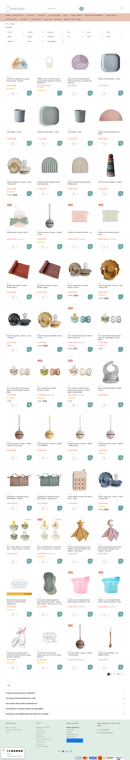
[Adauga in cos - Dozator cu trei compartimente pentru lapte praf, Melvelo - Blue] (120, 614)
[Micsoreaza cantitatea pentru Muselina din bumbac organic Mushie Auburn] (9, 297)
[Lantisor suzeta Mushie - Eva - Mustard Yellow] (110, 636)
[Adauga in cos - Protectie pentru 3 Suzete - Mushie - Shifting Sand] (90, 457)
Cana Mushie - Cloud (14, 132)
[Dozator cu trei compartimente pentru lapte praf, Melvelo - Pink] (80, 583)
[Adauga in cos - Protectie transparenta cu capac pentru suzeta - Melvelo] (29, 93)
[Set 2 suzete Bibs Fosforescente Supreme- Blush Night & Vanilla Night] (19, 371)
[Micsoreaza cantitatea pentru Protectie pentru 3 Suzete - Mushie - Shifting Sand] (70, 458)
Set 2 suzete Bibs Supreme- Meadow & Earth (47, 389)
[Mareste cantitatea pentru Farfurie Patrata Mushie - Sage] (47, 144)
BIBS (69, 334)
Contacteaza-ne (76, 740)
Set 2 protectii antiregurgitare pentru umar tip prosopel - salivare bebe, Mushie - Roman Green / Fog (49, 602)
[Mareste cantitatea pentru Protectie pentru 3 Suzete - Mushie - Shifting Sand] (78, 458)
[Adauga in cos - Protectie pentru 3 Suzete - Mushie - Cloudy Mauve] (90, 667)
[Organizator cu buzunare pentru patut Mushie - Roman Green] (49, 480)
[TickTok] (67, 751)
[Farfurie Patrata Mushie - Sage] (49, 115)
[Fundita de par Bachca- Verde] (19, 216)
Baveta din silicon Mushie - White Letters (109, 389)
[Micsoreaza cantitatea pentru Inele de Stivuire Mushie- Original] (100, 194)
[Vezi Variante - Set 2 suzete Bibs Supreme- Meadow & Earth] (59, 404)
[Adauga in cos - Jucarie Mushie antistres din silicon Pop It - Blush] (90, 508)
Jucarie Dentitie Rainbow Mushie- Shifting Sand (79, 183)
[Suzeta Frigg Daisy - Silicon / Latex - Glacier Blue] (110, 480)
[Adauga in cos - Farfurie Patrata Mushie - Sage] (59, 143)
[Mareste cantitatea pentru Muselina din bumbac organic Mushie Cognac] (47, 297)
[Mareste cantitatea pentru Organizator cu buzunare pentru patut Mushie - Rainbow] (17, 509)
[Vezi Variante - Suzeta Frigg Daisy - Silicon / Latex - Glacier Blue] (120, 508)
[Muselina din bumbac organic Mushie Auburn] (19, 269)
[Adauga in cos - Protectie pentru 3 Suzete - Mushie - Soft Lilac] (120, 457)
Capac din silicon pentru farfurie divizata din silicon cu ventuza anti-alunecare (80, 81)
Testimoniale (39, 744)
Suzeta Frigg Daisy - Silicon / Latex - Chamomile (19, 183)
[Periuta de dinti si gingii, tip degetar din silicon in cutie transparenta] (19, 583)
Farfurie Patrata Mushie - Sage (47, 132)
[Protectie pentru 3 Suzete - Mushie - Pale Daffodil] (49, 427)
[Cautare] (81, 9)
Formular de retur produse (43, 739)
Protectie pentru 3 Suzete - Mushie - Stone (49, 233)
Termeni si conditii (11, 727)
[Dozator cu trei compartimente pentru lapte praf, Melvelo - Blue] (110, 583)
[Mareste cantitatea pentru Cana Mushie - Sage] (78, 144)
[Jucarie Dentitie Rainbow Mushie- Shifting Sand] (80, 165)
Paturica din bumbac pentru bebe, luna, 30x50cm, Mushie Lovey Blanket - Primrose (109, 549)
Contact (8, 732)
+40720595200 (104, 730)
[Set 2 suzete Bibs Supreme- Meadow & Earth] (49, 371)
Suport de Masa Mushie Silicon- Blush (109, 133)
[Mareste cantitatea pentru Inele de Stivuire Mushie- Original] (108, 194)
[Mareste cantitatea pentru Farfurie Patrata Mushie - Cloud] (108, 94)
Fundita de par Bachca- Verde (17, 232)
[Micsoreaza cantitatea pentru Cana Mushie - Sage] (70, 144)
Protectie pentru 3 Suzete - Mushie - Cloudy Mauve (80, 654)
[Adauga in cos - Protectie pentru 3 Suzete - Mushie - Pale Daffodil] (59, 457)
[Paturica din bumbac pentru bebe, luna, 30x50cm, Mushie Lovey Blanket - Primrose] (110, 530)
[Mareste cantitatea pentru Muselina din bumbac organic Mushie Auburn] (17, 297)
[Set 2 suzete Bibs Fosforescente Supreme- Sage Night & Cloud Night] (110, 319)
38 (118, 674)
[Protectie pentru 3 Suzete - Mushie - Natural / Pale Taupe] (19, 427)
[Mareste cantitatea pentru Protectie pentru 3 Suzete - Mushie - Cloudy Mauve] (78, 668)
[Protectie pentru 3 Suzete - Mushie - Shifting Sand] (80, 427)
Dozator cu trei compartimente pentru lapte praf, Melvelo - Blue (109, 601)
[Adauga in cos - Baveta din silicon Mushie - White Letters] (120, 404)
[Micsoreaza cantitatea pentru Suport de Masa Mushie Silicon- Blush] (100, 144)
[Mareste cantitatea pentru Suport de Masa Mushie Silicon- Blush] (108, 144)
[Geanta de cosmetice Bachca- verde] (110, 216)
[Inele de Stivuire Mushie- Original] (110, 165)
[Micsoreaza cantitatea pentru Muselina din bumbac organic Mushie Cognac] (39, 297)
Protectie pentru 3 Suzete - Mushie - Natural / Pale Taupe (19, 445)
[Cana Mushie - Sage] (80, 115)
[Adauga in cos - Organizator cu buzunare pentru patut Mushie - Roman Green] (59, 508)
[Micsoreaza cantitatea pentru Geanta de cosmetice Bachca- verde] (100, 247)
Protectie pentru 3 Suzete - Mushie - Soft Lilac (110, 445)
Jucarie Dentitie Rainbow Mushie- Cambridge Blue (49, 183)
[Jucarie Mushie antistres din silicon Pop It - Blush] (80, 480)
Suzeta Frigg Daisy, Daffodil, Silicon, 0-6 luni (49, 337)
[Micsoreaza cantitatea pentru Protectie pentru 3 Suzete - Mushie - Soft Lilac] (100, 458)
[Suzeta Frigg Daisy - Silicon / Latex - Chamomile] (19, 165)
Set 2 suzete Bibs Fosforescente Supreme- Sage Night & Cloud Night (109, 338)
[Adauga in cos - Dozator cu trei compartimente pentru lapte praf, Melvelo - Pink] (90, 614)
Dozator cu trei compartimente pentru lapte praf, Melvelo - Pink (79, 601)
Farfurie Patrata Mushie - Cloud (109, 79)
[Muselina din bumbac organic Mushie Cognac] (49, 269)
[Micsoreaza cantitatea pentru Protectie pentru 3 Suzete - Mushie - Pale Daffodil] (39, 458)
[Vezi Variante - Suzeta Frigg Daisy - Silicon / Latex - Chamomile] (29, 193)
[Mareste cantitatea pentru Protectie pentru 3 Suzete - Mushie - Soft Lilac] (108, 458)
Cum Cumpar (39, 730)
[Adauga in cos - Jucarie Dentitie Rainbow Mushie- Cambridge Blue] (59, 193)
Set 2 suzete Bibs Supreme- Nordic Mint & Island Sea (80, 337)
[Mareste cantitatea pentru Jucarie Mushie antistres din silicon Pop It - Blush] (78, 509)
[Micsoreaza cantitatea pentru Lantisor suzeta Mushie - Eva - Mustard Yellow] (100, 668)
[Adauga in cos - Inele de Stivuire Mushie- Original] (120, 193)
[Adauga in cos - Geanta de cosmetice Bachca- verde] (120, 246)
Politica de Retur (40, 737)
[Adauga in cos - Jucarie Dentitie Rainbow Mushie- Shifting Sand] (90, 193)
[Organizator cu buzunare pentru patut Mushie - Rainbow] (19, 480)
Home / (8, 24)
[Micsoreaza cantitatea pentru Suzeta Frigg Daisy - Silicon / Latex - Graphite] (9, 350)
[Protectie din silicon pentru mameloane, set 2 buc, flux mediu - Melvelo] (49, 636)
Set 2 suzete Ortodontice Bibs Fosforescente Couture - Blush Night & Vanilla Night (78, 390)
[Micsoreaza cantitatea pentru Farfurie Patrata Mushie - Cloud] (100, 94)
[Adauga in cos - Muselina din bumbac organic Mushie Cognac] (59, 296)
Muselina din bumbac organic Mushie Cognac (47, 286)
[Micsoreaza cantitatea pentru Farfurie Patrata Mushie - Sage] (39, 144)
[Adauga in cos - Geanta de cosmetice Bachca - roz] (90, 246)
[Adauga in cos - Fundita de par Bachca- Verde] (29, 246)
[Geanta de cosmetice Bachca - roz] (80, 216)
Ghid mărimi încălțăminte (43, 727)
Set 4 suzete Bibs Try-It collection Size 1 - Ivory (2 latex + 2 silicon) (49, 548)
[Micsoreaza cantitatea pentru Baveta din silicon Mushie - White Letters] (100, 405)
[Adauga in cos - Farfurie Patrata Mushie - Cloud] (120, 93)
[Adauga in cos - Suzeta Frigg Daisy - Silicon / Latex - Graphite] (29, 349)
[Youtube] (63, 751)
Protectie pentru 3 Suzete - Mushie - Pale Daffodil (49, 445)
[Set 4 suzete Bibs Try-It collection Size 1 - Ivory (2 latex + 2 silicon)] (49, 530)
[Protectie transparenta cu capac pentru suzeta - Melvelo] (19, 62)
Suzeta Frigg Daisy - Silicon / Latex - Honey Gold (110, 286)
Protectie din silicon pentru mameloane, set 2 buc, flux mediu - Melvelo (49, 655)
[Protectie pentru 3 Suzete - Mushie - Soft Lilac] (110, 427)
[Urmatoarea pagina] (121, 674)
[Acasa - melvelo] (18, 8)
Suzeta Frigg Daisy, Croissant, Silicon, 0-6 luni (78, 286)
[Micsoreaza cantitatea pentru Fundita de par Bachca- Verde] (9, 247)
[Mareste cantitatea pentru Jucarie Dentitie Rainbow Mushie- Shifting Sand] (78, 194)
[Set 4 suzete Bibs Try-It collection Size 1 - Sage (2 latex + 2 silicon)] (19, 530)
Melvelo (9, 77)
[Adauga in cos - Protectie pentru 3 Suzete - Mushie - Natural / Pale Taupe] (29, 457)
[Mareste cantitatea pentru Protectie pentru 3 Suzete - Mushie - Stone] (47, 247)
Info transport (40, 734)
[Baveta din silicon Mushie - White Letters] (110, 371)
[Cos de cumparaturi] (122, 8)
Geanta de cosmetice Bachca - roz (80, 232)
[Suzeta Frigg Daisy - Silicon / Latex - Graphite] (19, 319)
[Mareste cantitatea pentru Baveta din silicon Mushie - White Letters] (108, 405)
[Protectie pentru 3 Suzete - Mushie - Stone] (49, 216)
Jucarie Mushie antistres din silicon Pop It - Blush (80, 498)
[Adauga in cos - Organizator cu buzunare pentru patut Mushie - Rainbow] (29, 508)
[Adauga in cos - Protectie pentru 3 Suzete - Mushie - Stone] (59, 246)
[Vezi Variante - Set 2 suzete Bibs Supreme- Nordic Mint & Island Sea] (90, 349)
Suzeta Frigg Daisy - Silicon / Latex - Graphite (19, 337)
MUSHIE (100, 77)
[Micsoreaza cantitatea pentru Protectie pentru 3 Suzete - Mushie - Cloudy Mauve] (70, 668)
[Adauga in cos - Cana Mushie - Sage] (90, 143)
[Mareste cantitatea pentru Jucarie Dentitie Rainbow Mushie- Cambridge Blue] (47, 194)
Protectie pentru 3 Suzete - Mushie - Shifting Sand (80, 445)
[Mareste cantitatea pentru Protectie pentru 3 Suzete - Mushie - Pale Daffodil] (47, 458)
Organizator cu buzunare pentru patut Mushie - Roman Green (48, 498)
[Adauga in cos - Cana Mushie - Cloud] (29, 143)
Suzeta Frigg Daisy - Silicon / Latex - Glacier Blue (110, 498)
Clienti (38, 723)
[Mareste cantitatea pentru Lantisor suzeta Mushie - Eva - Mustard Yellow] (108, 668)
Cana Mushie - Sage (74, 132)
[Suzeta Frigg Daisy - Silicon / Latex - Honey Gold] (110, 269)
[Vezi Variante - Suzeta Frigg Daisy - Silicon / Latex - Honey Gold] (120, 296)
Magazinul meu (11, 723)
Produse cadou (40, 742)
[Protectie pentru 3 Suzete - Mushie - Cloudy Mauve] (80, 636)
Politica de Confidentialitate (13, 730)
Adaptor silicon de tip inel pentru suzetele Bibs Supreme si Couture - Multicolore (49, 81)
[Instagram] (71, 751)
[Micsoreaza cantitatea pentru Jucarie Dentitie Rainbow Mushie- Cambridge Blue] (39, 194)
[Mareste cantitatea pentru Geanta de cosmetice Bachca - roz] (78, 247)
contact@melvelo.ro (106, 733)
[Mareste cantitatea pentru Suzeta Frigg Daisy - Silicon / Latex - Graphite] (17, 350)
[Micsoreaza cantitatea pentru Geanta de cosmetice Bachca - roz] (70, 247)
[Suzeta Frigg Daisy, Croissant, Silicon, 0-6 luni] (80, 269)
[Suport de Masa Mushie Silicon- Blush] (110, 115)
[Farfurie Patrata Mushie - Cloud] (110, 62)
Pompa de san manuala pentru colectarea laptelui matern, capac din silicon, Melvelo (19, 655)
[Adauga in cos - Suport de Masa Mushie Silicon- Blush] (120, 143)
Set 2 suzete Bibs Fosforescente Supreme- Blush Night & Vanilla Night (18, 390)
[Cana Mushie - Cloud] (19, 115)
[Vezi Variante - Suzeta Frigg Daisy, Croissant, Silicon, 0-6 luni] (90, 296)
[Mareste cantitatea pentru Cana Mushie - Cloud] (17, 144)
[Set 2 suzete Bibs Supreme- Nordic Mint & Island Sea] (80, 319)
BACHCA (9, 230)
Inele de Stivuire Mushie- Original (110, 182)
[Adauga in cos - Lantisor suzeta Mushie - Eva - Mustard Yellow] (120, 667)
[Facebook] (59, 751)
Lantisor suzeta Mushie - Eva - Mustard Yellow (108, 654)
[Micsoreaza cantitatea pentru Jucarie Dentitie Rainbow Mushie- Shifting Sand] (70, 194)
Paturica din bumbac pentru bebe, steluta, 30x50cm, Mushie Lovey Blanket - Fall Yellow (79, 549)
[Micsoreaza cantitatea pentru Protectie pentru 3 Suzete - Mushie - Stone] (39, 247)
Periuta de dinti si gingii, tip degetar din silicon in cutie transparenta (16, 602)
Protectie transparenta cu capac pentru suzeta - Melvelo (18, 80)
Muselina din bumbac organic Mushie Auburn (17, 286)
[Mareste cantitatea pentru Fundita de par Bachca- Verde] (17, 247)
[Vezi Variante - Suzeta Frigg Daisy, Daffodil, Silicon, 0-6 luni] (59, 349)
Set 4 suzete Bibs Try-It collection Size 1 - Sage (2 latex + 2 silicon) (19, 548)
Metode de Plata (40, 732)
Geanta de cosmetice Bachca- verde (108, 233)
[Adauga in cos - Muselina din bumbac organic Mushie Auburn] (29, 296)
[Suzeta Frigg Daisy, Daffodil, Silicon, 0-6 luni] (49, 319)
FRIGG (8, 180)
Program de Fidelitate (42, 746)
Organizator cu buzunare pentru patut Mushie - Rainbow (18, 498)
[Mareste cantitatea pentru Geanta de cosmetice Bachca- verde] (108, 247)
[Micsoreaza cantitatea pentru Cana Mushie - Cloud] (9, 144)
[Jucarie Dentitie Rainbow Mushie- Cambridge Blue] (49, 165)
